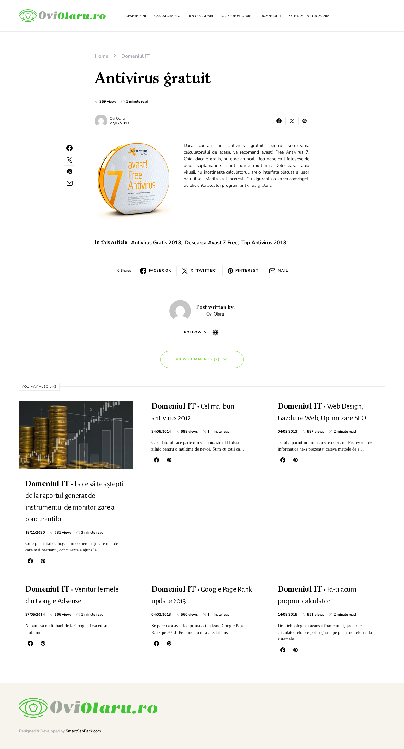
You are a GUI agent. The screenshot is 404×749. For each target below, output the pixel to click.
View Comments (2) (198, 359)
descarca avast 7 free (211, 242)
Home (102, 56)
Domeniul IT (135, 56)
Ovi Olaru (117, 118)
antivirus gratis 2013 (156, 242)
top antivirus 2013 (263, 242)
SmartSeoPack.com (83, 731)
